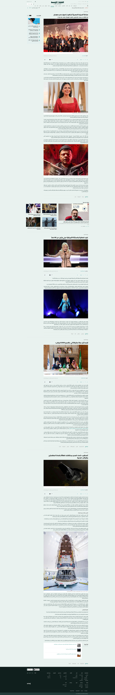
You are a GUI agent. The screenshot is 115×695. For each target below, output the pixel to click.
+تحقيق (82, 687)
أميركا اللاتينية (81, 680)
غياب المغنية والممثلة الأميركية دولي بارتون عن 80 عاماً (76, 7)
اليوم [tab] (30, 15)
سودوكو (65, 686)
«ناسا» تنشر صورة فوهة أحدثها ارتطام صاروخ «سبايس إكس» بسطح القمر (65, 644)
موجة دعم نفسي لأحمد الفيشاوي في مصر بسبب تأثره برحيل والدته (33, 34)
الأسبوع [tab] (28, 15)
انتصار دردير (83, 55)
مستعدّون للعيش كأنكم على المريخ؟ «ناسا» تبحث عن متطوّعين (67, 654)
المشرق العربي (85, 679)
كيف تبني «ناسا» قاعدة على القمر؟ (71, 649)
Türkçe (83, 1)
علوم (60, 676)
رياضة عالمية (87, 687)
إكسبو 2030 (72, 446)
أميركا (72, 333)
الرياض (68, 446)
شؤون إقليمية (86, 680)
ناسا (78, 663)
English (85, 1)
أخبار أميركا (82, 663)
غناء (75, 333)
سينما (83, 196)
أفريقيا (82, 679)
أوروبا (82, 676)
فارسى (79, 1)
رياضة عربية (86, 686)
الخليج (86, 676)
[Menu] (87, 5)
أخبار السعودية (81, 446)
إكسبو (77, 446)
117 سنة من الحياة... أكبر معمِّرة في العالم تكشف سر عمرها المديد (33, 30)
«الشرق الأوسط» (82, 271)
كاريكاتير (76, 676)
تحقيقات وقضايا (81, 686)
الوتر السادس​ (64, 676)
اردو (80, 1)
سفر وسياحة (48, 676)
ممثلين (78, 333)
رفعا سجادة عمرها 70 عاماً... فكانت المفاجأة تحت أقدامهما (33, 41)
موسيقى (82, 333)
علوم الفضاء (74, 663)
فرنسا (60, 446)
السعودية (79, 196)
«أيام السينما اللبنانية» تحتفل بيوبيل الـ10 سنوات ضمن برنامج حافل (76, 222)
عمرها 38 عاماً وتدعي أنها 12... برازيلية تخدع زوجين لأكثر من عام (33, 37)
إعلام (65, 679)
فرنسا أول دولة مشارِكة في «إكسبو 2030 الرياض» (71, 343)
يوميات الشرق (86, 11)
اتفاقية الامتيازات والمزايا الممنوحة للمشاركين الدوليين (78, 428)
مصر (75, 196)
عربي (87, 1)
